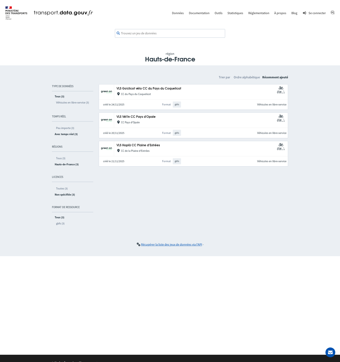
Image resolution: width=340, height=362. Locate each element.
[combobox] (170, 33)
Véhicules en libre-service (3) (72, 102)
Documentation (199, 13)
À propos (280, 13)
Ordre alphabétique (247, 77)
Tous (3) (60, 158)
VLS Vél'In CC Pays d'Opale (136, 116)
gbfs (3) (60, 223)
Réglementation (258, 13)
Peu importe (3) (65, 128)
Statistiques (235, 13)
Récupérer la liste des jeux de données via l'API (171, 244)
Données (178, 13)
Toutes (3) (62, 188)
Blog (294, 13)
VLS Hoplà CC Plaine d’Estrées (138, 145)
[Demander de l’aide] (330, 352)
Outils (219, 13)
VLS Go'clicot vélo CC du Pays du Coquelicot (148, 88)
